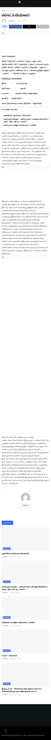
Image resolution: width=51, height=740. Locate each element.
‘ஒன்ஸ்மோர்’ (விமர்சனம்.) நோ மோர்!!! (17, 115)
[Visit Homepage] (25, 3)
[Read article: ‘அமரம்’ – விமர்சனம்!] (25, 641)
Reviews (11, 11)
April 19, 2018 (22, 21)
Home (4, 11)
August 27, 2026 (15, 625)
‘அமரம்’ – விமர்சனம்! (9, 655)
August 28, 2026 (15, 592)
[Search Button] (48, 3)
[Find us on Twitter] (6, 730)
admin (11, 21)
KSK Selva (18, 735)
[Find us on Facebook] (2, 730)
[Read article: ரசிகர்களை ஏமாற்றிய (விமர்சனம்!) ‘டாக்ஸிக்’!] (25, 608)
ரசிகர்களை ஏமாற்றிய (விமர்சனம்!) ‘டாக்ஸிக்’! (20, 125)
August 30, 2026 (15, 557)
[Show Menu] (3, 3)
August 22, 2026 (15, 694)
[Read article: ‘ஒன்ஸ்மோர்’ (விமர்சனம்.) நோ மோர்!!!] (25, 539)
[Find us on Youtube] (9, 730)
